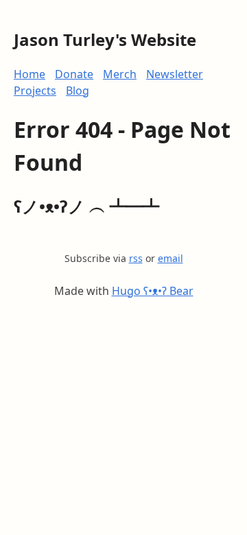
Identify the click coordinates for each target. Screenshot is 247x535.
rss (136, 258)
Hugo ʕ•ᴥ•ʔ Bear (152, 290)
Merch (120, 74)
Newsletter (174, 74)
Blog (77, 90)
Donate (74, 74)
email (170, 258)
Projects (35, 90)
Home (29, 74)
